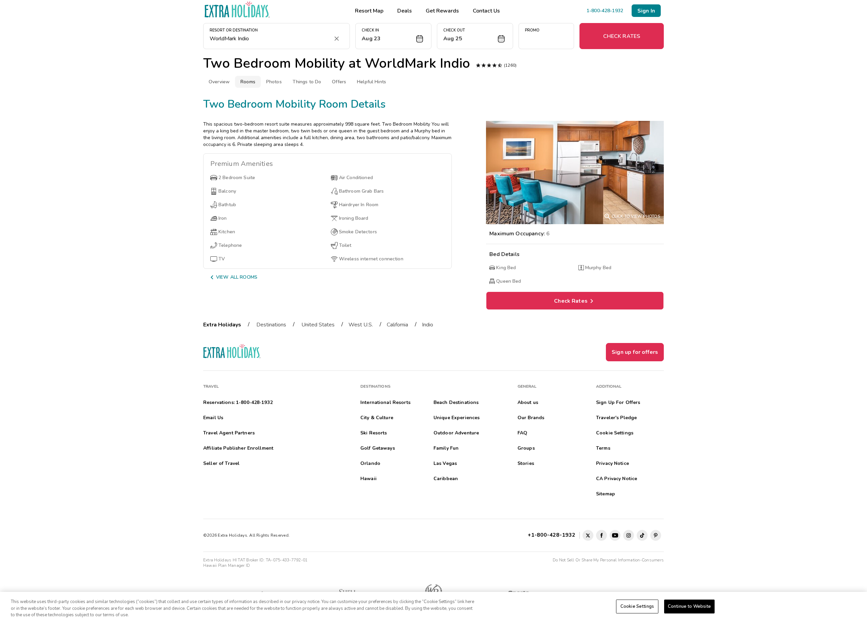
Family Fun (446, 448)
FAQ (522, 433)
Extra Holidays (222, 324)
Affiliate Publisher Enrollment (238, 448)
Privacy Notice (612, 463)
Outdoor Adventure (456, 433)
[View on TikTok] (642, 535)
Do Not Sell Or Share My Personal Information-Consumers (608, 560)
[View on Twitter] (588, 535)
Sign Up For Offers (618, 402)
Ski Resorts (373, 433)
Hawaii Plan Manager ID (226, 565)
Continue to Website (689, 606)
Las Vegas (445, 463)
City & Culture (376, 417)
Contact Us (486, 11)
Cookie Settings (637, 606)
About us (527, 402)
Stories (525, 463)
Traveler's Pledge (616, 417)
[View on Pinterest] (655, 535)
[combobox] (270, 38)
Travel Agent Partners (229, 433)
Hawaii (368, 478)
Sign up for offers (635, 352)
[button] (393, 36)
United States (318, 324)
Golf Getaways (377, 448)
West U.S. (360, 324)
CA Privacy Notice (616, 478)
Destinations (271, 324)
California (397, 324)
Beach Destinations (456, 402)
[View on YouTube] (615, 535)
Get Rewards (442, 11)
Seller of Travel (221, 463)
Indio (427, 324)
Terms (603, 448)
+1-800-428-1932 (553, 535)
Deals (404, 11)
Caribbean (446, 478)
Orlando (370, 463)
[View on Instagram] (628, 535)
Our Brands (530, 417)
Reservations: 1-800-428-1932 (238, 402)
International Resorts (385, 402)
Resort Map (369, 11)
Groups (526, 448)
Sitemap (605, 494)
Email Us (213, 417)
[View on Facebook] (601, 535)
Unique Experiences (457, 417)
